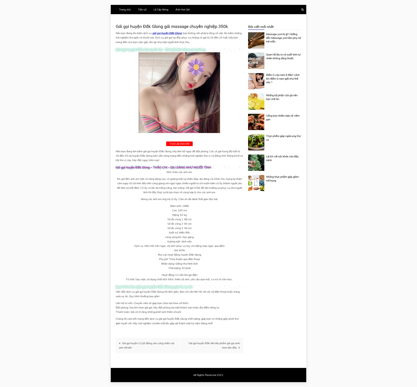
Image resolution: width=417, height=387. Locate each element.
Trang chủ (125, 9)
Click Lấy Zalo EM (179, 143)
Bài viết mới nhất (261, 27)
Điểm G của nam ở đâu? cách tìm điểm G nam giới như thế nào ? (283, 78)
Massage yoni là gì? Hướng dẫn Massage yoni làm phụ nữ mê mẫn (283, 37)
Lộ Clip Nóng (160, 9)
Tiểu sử (142, 9)
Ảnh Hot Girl (182, 9)
